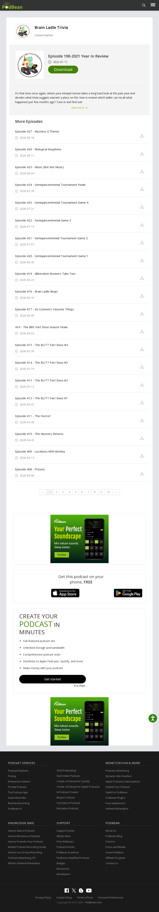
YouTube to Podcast (68, 803)
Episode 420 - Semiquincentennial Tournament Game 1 (51, 256)
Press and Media (115, 847)
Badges (61, 863)
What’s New (63, 836)
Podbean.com (93, 902)
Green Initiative (114, 852)
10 (108, 492)
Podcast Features (18, 770)
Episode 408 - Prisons (30, 469)
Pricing (12, 776)
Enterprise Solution (19, 781)
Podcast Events (66, 847)
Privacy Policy (43, 897)
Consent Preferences (110, 897)
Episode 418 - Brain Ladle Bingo (36, 291)
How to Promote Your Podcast (25, 841)
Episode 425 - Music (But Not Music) (39, 167)
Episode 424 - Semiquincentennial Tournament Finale (50, 184)
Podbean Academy (68, 852)
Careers (110, 841)
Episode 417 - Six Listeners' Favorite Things (44, 309)
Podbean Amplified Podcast (73, 858)
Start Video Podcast (68, 776)
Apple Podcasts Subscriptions (122, 781)
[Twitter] (75, 891)
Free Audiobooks (115, 803)
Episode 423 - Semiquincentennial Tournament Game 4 (51, 202)
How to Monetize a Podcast (24, 836)
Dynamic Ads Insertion (118, 776)
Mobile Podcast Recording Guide (27, 847)
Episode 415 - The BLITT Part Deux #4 (41, 345)
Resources (63, 868)
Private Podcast (17, 787)
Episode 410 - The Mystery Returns (39, 433)
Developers (63, 874)
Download (63, 69)
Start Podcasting (66, 770)
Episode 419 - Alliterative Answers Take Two (45, 273)
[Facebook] (68, 891)
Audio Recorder (17, 797)
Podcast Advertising (117, 770)
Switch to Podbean (116, 792)
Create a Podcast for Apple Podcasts (78, 786)
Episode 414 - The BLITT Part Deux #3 (41, 362)
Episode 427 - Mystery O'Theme (37, 131)
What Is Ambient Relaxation (24, 863)
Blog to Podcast (66, 797)
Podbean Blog (113, 836)
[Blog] (82, 891)
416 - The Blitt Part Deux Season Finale (41, 327)
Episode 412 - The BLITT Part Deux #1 (41, 398)
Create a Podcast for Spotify (73, 781)
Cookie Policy (64, 897)
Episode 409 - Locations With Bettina (40, 451)
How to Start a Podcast (21, 830)
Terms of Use (85, 897)
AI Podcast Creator (67, 792)
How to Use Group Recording (25, 852)
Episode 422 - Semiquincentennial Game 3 (43, 220)
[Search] (144, 5)
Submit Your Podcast (117, 787)
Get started (52, 679)
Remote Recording (18, 803)
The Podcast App (18, 792)
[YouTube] (89, 891)
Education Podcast (67, 808)
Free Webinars (65, 841)
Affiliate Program (115, 858)
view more (78, 107)
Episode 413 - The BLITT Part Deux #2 (41, 380)
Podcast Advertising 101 (22, 858)
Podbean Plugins (115, 797)
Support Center (66, 830)
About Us (110, 830)
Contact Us (111, 863)
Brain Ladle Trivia (51, 27)
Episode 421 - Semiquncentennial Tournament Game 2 (51, 238)
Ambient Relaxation (116, 808)
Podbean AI (15, 808)
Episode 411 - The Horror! (33, 416)
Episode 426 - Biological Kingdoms (38, 149)
